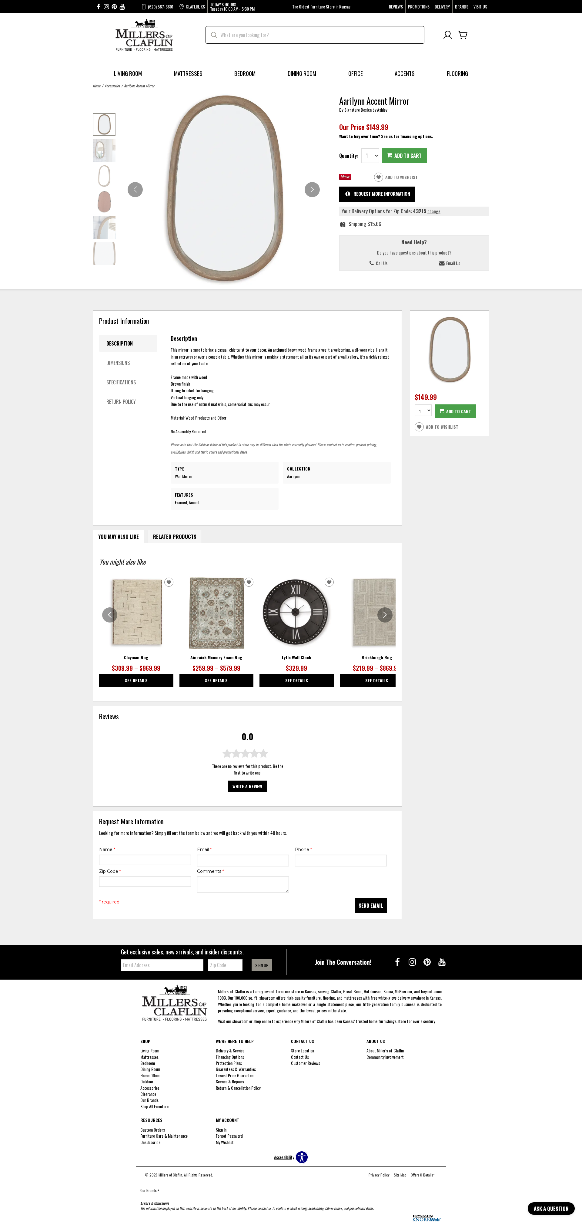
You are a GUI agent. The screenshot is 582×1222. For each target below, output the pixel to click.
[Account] (448, 35)
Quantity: (348, 155)
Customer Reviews (305, 1063)
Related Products (174, 536)
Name (107, 849)
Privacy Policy (379, 1174)
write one (253, 772)
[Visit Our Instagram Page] (412, 961)
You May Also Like (118, 536)
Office (355, 73)
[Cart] (463, 35)
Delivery (442, 7)
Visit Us (480, 7)
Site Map (400, 1174)
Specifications (121, 382)
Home (96, 85)
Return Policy (121, 401)
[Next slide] (385, 615)
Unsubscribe (150, 1142)
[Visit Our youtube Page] (122, 7)
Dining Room (302, 73)
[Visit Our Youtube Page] (442, 961)
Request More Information (381, 193)
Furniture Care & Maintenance (164, 1136)
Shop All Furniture (154, 1106)
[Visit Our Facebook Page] (398, 961)
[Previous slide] (109, 615)
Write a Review (247, 786)
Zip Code (110, 871)
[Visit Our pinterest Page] (114, 7)
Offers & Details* (423, 1174)
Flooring (457, 73)
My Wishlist (225, 1142)
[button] (312, 189)
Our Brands (149, 1190)
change (433, 211)
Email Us (452, 263)
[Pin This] (345, 178)
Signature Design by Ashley (365, 109)
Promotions (419, 7)
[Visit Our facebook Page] (98, 7)
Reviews (396, 7)
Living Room (128, 73)
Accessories (112, 85)
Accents (405, 73)
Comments (210, 871)
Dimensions (118, 362)
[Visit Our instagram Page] (106, 7)
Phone (303, 849)
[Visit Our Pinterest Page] (427, 961)
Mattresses (188, 73)
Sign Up (261, 965)
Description (119, 343)
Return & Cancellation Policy (238, 1088)
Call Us (381, 263)
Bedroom (245, 73)
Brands (461, 7)
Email (204, 849)
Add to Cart (408, 155)
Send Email (371, 905)
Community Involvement (385, 1057)
